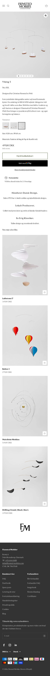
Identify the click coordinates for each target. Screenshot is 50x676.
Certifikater (31, 596)
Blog (4, 614)
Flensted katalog (33, 592)
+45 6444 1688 (11, 560)
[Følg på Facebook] (3, 645)
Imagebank (31, 587)
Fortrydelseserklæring (11, 596)
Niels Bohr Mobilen (10, 439)
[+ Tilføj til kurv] (45, 292)
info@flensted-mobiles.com (13, 563)
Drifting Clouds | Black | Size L (15, 510)
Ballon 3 (6, 369)
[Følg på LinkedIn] (15, 645)
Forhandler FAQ (33, 583)
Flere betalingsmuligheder (25, 170)
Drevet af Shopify (26, 669)
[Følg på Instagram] (9, 645)
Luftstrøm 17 (7, 298)
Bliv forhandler (33, 579)
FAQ (4, 579)
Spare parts (6, 587)
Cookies (5, 609)
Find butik (6, 583)
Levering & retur (8, 592)
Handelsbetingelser (10, 600)
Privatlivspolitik (8, 605)
